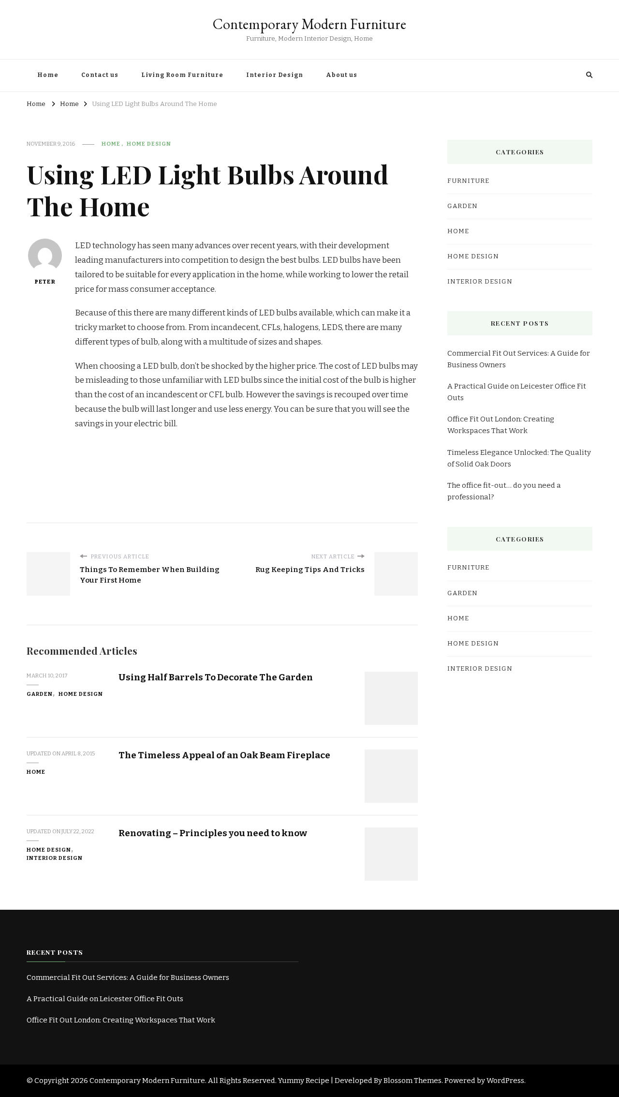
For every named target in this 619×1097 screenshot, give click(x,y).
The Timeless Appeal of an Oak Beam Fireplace (224, 755)
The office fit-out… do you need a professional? (504, 491)
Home (48, 75)
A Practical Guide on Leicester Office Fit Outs (516, 392)
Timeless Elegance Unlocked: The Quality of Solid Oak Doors (519, 458)
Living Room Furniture (182, 75)
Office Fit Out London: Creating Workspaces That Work (500, 425)
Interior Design (274, 75)
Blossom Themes (412, 1080)
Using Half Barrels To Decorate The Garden (215, 677)
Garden (40, 694)
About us (341, 75)
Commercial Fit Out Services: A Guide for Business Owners (518, 359)
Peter (45, 281)
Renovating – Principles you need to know (212, 833)
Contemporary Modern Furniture (309, 24)
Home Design (149, 143)
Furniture (468, 181)
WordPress (505, 1080)
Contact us (99, 75)
